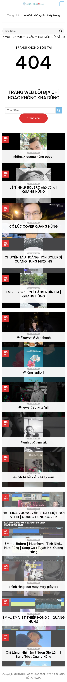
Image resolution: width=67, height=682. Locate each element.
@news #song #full (33, 407)
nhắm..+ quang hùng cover (33, 157)
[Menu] (62, 3)
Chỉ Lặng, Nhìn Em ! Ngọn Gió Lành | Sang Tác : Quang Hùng (33, 654)
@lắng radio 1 (33, 372)
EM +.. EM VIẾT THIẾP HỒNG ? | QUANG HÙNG (33, 620)
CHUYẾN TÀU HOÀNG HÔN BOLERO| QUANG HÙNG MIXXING (33, 259)
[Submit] (61, 31)
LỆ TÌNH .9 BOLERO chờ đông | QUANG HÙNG (33, 189)
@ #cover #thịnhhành (34, 338)
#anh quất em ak (33, 442)
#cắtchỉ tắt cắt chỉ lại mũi (33, 477)
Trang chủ (13, 15)
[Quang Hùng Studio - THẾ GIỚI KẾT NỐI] (33, 3)
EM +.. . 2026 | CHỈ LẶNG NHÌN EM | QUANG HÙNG (33, 294)
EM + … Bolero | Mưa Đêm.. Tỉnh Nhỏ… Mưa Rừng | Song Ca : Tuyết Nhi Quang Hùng (33, 548)
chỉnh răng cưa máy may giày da (33, 587)
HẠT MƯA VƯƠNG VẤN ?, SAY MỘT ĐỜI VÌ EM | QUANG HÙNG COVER (33, 515)
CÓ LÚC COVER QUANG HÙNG (33, 226)
